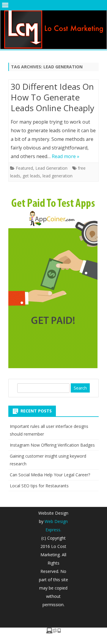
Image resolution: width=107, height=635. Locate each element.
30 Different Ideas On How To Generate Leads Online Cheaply (52, 97)
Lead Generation (51, 168)
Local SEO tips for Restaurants (39, 486)
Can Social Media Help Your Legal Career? (50, 475)
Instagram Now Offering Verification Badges (52, 445)
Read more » (65, 156)
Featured (24, 168)
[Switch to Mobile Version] (53, 631)
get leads (31, 176)
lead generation (58, 176)
